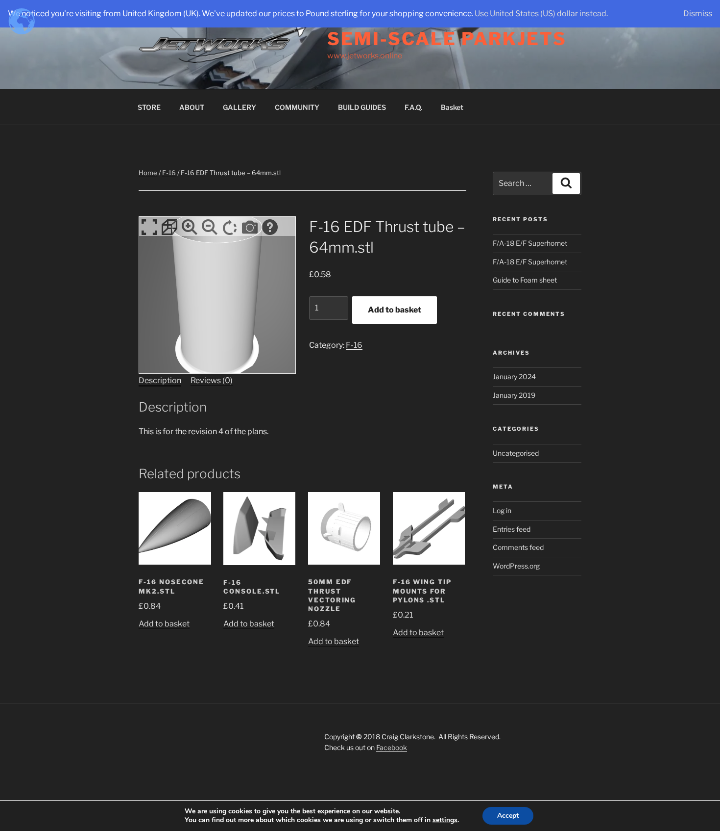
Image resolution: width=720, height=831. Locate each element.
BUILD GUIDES (362, 107)
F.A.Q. (413, 107)
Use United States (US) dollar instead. (541, 13)
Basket (452, 107)
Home (148, 173)
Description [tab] (160, 380)
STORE (149, 107)
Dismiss (697, 13)
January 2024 (514, 376)
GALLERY (239, 107)
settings (444, 820)
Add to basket (394, 309)
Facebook (391, 747)
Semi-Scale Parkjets (447, 39)
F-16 (169, 173)
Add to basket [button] (164, 623)
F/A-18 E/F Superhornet (530, 243)
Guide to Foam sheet (525, 280)
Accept (508, 815)
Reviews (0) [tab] (212, 380)
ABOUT (191, 107)
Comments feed (518, 547)
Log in (502, 510)
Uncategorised (516, 453)
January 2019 (514, 395)
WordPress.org (516, 566)
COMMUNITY (297, 107)
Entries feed (511, 529)
